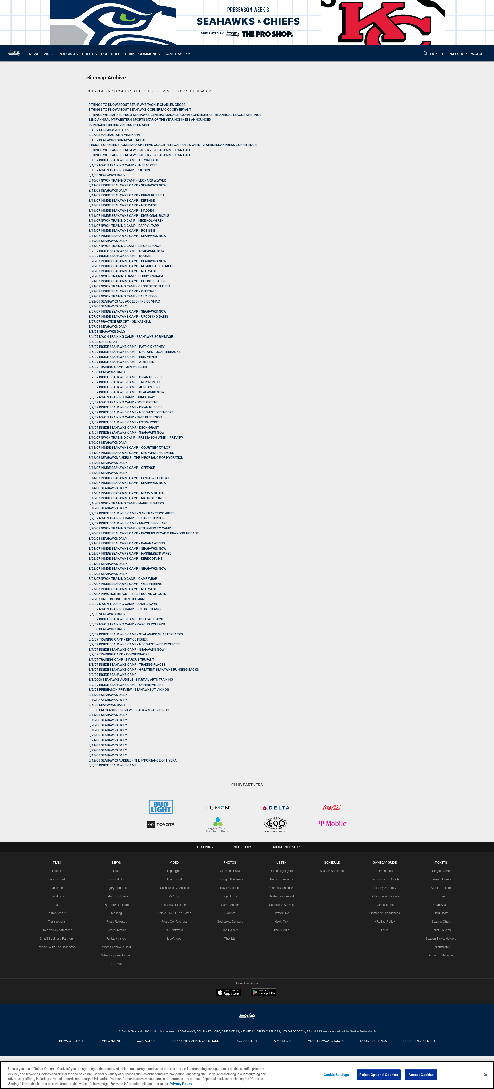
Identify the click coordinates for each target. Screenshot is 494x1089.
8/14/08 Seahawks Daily (108, 488)
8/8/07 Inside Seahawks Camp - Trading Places (127, 664)
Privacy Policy (71, 1040)
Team (57, 862)
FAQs (384, 930)
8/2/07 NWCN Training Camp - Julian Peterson (127, 518)
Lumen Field (384, 870)
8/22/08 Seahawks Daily (108, 573)
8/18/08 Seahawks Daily (108, 508)
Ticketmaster (441, 947)
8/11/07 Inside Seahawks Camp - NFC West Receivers (131, 452)
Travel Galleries (230, 887)
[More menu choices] (188, 53)
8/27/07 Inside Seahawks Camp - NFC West (123, 589)
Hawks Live (281, 913)
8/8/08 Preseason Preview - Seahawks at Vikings (129, 710)
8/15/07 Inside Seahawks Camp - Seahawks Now (127, 235)
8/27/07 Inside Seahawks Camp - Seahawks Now (127, 311)
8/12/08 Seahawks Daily (108, 462)
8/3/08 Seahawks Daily (107, 331)
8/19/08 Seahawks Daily (108, 241)
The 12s (229, 938)
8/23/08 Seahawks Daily (108, 306)
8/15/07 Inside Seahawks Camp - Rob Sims (122, 230)
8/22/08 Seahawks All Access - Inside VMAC (124, 301)
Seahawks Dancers (230, 921)
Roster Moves (116, 930)
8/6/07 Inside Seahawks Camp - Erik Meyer (123, 356)
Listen (281, 862)
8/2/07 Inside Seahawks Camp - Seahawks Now (126, 251)
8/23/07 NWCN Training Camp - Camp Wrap (123, 578)
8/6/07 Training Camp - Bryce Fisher (118, 639)
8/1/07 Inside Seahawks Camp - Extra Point (124, 422)
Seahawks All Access (174, 887)
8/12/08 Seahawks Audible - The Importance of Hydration (136, 457)
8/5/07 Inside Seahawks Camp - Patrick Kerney (127, 346)
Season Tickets (440, 879)
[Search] (426, 53)
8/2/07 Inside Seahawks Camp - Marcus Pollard (128, 523)
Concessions (385, 904)
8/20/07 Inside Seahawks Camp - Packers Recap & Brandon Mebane (144, 533)
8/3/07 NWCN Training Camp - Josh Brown (123, 604)
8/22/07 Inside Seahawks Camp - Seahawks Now (127, 568)
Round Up (116, 879)
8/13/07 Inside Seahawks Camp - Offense (122, 467)
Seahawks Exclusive (174, 904)
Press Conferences (174, 921)
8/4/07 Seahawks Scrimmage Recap (117, 140)
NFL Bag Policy (384, 921)
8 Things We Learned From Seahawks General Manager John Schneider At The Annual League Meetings (175, 114)
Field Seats (441, 913)
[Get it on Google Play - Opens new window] (264, 995)
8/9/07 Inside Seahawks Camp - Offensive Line (126, 684)
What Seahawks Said (116, 947)
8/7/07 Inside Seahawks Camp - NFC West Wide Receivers (135, 644)
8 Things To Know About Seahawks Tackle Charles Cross (137, 104)
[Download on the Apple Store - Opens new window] (228, 993)
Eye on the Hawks (230, 870)
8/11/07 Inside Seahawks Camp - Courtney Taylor (129, 447)
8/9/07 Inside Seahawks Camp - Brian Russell (126, 407)
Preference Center (419, 1040)
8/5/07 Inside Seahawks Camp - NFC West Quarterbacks (135, 351)
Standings (57, 896)
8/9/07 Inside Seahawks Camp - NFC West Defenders (131, 412)
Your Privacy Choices (326, 1040)
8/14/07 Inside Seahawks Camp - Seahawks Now (127, 483)
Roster (56, 870)
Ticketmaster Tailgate (384, 896)
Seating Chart (441, 921)
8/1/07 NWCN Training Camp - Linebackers (123, 165)
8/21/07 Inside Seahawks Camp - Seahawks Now (127, 548)
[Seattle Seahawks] (247, 1016)
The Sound (174, 879)
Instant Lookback (116, 896)
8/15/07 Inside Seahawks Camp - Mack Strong (126, 498)
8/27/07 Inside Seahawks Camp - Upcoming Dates (128, 316)
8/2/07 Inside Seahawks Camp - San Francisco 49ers (132, 513)
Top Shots (230, 896)
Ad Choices (283, 1040)
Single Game (441, 870)
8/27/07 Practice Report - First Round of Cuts (127, 593)
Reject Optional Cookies (378, 1075)
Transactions (57, 921)
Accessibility (246, 1040)
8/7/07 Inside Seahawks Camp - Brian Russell (126, 377)
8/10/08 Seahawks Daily (108, 442)
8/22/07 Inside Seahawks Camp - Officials (123, 291)
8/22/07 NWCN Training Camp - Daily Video (123, 296)
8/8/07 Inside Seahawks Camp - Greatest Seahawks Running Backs (144, 669)
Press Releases (116, 921)
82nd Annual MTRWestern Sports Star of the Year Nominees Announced (150, 119)
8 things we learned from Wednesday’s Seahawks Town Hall (140, 150)
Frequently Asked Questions (195, 1040)
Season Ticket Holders (441, 938)
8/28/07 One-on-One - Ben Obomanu (118, 599)
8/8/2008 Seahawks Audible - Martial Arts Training (131, 679)
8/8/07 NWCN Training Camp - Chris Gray (122, 397)
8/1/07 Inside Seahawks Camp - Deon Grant (124, 427)
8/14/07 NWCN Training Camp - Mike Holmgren (126, 220)
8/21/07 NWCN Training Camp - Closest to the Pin (129, 286)
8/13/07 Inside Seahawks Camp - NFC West (123, 205)
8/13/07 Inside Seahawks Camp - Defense (122, 200)
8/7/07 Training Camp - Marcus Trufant (121, 659)
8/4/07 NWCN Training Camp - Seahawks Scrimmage (131, 336)
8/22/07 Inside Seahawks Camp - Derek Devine (125, 558)
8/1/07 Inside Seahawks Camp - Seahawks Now (126, 432)
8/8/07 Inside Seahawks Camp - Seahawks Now (126, 392)
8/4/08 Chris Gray (103, 341)
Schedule (332, 862)
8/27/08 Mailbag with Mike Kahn (114, 134)
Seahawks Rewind (281, 896)
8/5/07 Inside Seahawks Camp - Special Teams (126, 619)
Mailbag (116, 913)
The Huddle (281, 930)
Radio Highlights (281, 870)
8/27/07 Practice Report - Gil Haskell (120, 321)
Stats (56, 904)
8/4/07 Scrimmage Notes (109, 130)
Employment (110, 1040)
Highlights (174, 870)
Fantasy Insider (116, 938)
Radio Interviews (281, 879)
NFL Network (174, 930)
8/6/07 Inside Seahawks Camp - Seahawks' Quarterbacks (136, 634)
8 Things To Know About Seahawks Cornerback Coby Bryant (140, 109)
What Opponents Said (116, 955)
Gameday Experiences (384, 913)
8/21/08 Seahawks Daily (108, 563)
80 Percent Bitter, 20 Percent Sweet (119, 124)
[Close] (485, 1074)
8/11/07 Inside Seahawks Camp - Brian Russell (127, 195)
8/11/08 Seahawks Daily (108, 190)
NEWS (116, 862)
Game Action (230, 904)
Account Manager (441, 955)
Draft (116, 870)
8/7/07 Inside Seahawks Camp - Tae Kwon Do (124, 382)
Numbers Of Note (117, 904)
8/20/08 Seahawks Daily (108, 538)
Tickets (441, 862)
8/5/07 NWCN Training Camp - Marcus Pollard (127, 624)
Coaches (57, 887)
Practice (229, 913)
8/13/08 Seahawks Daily (108, 472)
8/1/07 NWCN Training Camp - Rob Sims (120, 170)
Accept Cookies (421, 1075)
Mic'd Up (174, 896)
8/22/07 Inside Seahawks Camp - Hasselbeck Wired (130, 553)
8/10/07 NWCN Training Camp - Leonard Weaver (127, 180)
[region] (247, 1075)
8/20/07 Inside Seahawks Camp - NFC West (123, 271)
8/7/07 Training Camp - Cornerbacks (119, 654)
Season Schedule (332, 870)
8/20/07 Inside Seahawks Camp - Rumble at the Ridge (131, 266)
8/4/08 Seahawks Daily (107, 614)
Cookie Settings (373, 1040)
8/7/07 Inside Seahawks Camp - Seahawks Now (126, 649)
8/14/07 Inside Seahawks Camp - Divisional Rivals (129, 215)
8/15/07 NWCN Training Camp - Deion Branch (125, 245)
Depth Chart (56, 879)
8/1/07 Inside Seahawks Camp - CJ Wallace (124, 160)
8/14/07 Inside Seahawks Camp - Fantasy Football (130, 478)
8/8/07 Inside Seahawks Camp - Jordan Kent (125, 387)
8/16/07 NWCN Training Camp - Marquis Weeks (126, 503)
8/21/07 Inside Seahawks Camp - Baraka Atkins (127, 543)
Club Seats (440, 904)
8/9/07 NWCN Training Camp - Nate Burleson (125, 417)
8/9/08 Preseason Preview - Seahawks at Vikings (129, 689)
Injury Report (57, 913)
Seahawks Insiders (281, 887)
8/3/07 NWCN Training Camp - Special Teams (125, 609)
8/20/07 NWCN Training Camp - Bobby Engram (126, 276)
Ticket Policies (441, 930)
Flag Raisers (230, 930)
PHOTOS (230, 862)
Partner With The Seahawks (57, 947)
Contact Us (146, 1040)
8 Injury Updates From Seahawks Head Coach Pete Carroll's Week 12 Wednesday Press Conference (173, 144)
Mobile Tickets (441, 887)
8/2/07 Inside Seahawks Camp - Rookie (120, 255)
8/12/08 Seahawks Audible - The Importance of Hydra (133, 760)
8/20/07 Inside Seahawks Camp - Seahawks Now (127, 261)
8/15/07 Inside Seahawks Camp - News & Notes (126, 493)
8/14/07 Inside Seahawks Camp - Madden (121, 210)
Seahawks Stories (281, 904)
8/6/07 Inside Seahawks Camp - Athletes (121, 362)
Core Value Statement (57, 930)
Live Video (174, 938)
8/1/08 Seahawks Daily (107, 175)
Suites (441, 896)
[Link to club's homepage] (14, 53)
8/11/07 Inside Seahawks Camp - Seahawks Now (127, 185)
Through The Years (230, 879)
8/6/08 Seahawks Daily (107, 372)
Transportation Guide (384, 879)
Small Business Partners (57, 938)
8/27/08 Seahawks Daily (108, 326)
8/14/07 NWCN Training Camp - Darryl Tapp (124, 225)
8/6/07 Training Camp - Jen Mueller (118, 366)
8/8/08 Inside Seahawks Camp (112, 674)
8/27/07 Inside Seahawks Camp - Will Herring (125, 583)
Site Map (117, 963)
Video (174, 862)
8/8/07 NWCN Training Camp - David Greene (123, 402)
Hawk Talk (281, 921)
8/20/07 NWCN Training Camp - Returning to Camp (130, 528)
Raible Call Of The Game (174, 913)
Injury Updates (117, 887)
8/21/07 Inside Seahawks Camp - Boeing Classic (128, 281)
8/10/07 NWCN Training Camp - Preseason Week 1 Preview (136, 437)
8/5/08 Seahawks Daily (107, 629)
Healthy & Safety (384, 887)
